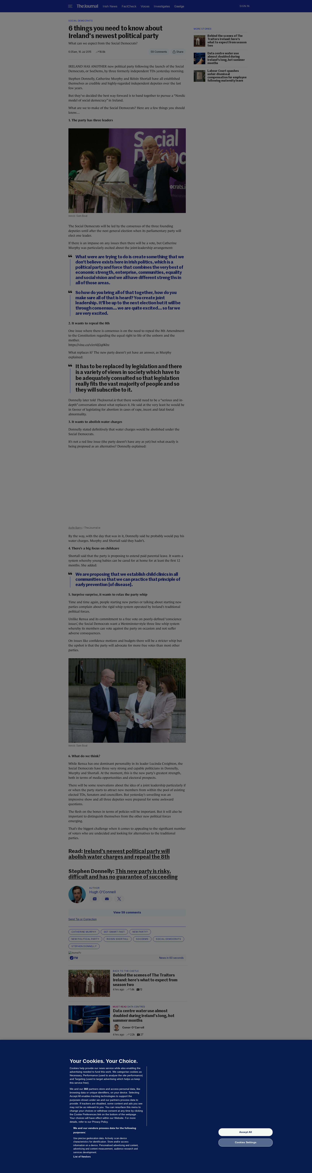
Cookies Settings (245, 1142)
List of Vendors (82, 1156)
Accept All (245, 1132)
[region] (156, 1106)
